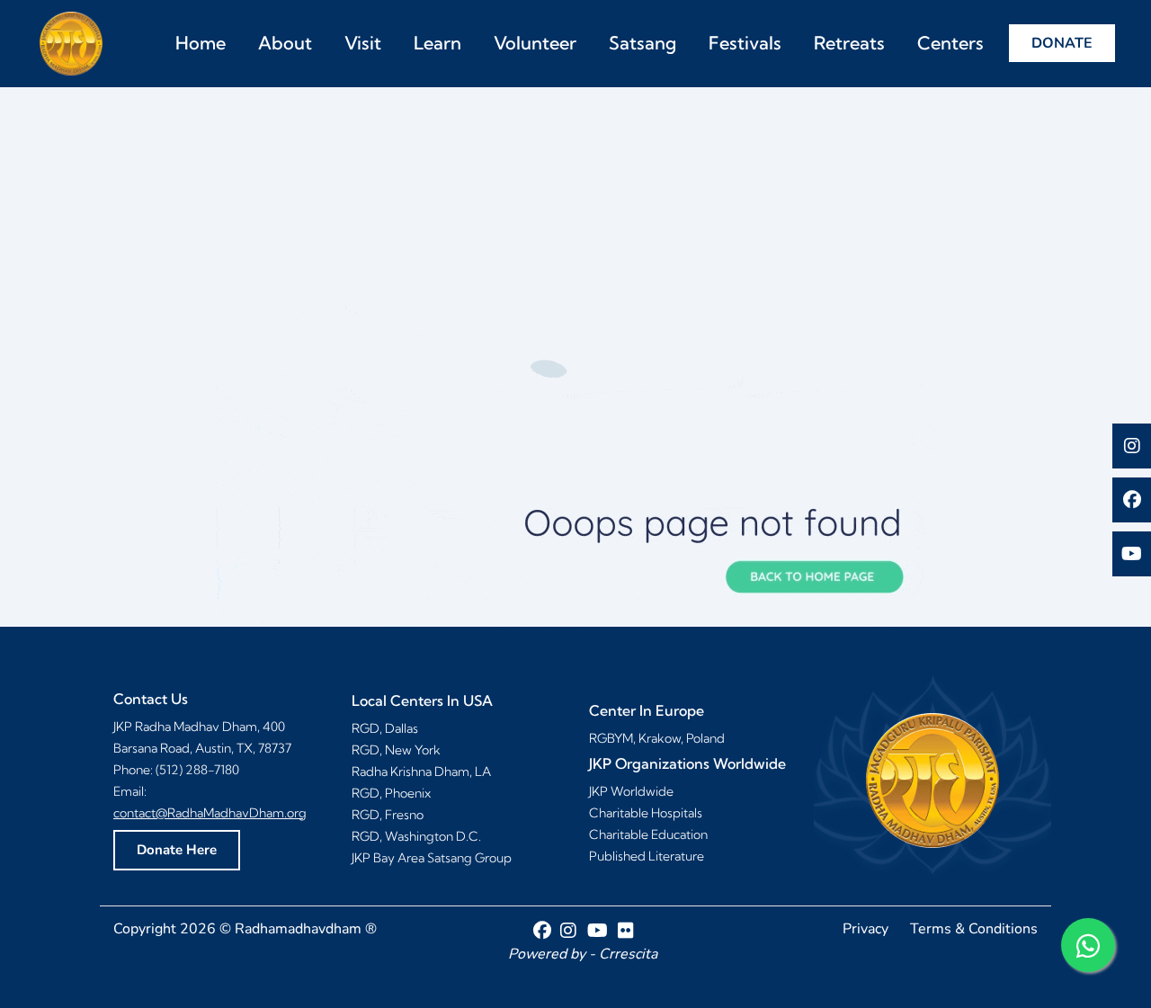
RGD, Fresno (388, 815)
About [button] (285, 42)
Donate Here (177, 850)
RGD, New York (396, 750)
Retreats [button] (849, 42)
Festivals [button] (745, 42)
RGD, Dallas (385, 728)
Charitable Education (648, 834)
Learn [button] (437, 42)
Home (200, 42)
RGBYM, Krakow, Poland (657, 738)
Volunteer (535, 42)
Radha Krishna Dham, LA (421, 771)
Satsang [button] (642, 42)
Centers (950, 42)
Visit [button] (362, 42)
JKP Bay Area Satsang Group (432, 858)
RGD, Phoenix (391, 793)
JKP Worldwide (631, 791)
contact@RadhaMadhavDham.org (210, 813)
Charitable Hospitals (645, 813)
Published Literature (646, 856)
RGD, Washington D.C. (416, 836)
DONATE (1062, 43)
